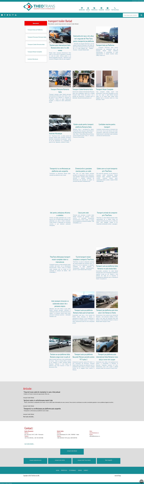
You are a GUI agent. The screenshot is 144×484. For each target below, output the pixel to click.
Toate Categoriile (108, 460)
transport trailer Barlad (72, 451)
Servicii (80, 470)
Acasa (57, 470)
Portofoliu (64, 470)
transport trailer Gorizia (60, 460)
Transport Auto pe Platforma (35, 29)
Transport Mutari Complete (35, 51)
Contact (86, 470)
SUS (141, 481)
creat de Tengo (118, 475)
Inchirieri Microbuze (33, 59)
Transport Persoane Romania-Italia (37, 37)
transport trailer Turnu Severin (84, 460)
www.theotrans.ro (94, 433)
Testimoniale (72, 470)
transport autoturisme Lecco (35, 460)
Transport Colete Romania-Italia (36, 44)
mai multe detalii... (29, 444)
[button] (88, 10)
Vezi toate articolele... (28, 417)
